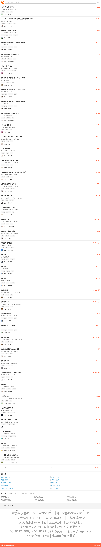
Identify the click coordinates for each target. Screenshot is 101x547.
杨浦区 (3, 271)
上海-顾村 (4, 424)
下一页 (96, 468)
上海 (3, 294)
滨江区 (3, 282)
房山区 (3, 82)
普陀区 (3, 259)
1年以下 (7, 294)
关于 (84, 510)
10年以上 (7, 247)
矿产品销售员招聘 (5, 497)
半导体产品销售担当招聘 (7, 488)
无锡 (3, 200)
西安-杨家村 (4, 318)
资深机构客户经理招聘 (39, 500)
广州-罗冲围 (4, 436)
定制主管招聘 (54, 488)
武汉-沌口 (4, 23)
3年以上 (8, 271)
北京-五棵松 (4, 94)
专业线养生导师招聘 (71, 499)
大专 (11, 11)
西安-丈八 (4, 70)
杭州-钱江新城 (5, 35)
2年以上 (7, 188)
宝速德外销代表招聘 (38, 499)
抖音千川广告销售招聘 (6, 500)
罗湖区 (3, 165)
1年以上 (9, 412)
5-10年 (7, 353)
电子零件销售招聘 (55, 480)
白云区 (3, 224)
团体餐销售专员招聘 (5, 499)
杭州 (3, 247)
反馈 (50, 510)
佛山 (3, 400)
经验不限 (10, 23)
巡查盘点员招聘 (70, 496)
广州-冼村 (4, 412)
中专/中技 (14, 70)
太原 (3, 447)
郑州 (3, 129)
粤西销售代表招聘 (55, 485)
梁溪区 (3, 212)
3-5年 (7, 129)
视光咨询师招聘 (37, 496)
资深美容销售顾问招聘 (72, 500)
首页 (17, 510)
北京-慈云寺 (4, 106)
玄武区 (3, 365)
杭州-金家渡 (4, 330)
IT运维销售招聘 (4, 480)
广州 (3, 188)
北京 (3, 306)
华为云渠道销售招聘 (38, 497)
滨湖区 (3, 11)
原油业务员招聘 (4, 496)
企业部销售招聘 (55, 477)
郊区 (3, 459)
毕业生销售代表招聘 (6, 482)
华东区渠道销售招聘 (71, 497)
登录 (98, 2)
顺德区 (3, 377)
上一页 (4, 468)
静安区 (3, 141)
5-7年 (11, 35)
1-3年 (7, 11)
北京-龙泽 (4, 58)
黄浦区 (3, 389)
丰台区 (3, 117)
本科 (12, 247)
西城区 (3, 153)
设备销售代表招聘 (5, 477)
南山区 (3, 176)
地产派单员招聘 (5, 485)
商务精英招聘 (54, 482)
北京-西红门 (4, 47)
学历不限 (16, 35)
